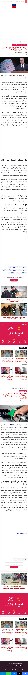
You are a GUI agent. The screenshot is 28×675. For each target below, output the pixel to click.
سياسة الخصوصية (16, 666)
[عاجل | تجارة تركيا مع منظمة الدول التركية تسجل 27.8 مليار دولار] (21, 370)
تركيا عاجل (11, 273)
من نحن (10, 666)
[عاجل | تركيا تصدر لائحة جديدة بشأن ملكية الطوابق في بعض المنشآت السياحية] (7, 353)
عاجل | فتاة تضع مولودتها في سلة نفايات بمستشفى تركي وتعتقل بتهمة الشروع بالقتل (21, 361)
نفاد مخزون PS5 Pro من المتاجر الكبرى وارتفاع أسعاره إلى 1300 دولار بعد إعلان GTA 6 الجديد (7, 377)
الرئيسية (24, 42)
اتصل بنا (21, 666)
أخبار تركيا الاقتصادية (16, 45)
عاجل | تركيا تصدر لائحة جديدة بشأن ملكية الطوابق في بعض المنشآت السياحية (7, 360)
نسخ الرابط (14, 280)
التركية (23, 273)
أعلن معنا (6, 666)
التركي (4, 270)
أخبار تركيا (20, 42)
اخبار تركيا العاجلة (13, 270)
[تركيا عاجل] (14, 6)
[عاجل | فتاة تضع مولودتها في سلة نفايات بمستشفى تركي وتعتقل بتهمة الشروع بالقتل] (21, 353)
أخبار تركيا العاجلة (13, 267)
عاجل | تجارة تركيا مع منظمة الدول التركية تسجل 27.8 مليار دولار (21, 376)
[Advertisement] (14, 24)
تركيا (18, 273)
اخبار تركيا (23, 270)
